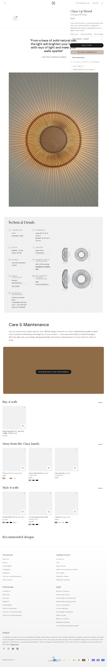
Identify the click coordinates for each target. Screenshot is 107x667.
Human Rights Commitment (66, 598)
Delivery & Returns (62, 591)
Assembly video (17, 236)
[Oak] (4, 522)
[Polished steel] (14, 478)
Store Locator (7, 580)
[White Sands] (59, 522)
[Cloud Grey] (14, 522)
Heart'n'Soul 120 (14, 517)
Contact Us (60, 559)
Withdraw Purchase (63, 580)
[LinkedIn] (17, 649)
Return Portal (60, 566)
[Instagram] (8, 649)
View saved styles (78, 57)
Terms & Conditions (63, 605)
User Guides (60, 573)
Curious (62, 517)
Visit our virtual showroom (12, 576)
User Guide (15, 286)
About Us (6, 559)
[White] (40, 480)
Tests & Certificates (10, 608)
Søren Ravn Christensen (40, 252)
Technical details (86, 34)
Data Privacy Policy (63, 594)
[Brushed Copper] (11, 478)
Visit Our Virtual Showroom (12, 612)
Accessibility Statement (64, 612)
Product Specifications (17, 282)
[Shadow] (66, 522)
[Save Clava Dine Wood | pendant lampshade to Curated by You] (49, 468)
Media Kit (6, 601)
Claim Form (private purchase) (67, 569)
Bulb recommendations (42, 283)
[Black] (37, 480)
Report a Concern (62, 619)
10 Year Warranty (62, 608)
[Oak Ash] (30, 480)
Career (5, 562)
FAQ (57, 562)
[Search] (102, 3)
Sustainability (7, 566)
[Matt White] (7, 478)
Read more (74, 34)
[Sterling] (63, 522)
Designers (6, 573)
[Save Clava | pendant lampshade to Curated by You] (22, 468)
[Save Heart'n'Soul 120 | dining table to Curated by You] (22, 512)
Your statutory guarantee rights (67, 625)
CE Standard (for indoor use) (43, 267)
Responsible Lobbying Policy (66, 601)
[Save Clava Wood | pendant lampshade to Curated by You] (75, 468)
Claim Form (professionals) (12, 615)
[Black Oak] (11, 522)
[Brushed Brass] (4, 478)
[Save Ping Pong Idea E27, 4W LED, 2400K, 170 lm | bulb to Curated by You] (22, 426)
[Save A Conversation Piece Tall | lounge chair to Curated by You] (49, 512)
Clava (12, 473)
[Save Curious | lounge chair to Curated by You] (75, 512)
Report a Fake (61, 615)
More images (98, 34)
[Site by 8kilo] (15, 660)
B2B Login (6, 594)
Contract (6, 598)
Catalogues (7, 569)
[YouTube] (12, 649)
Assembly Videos (62, 576)
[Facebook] (4, 649)
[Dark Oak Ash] (33, 480)
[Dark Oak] (7, 522)
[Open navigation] (5, 3)
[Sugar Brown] (56, 522)
